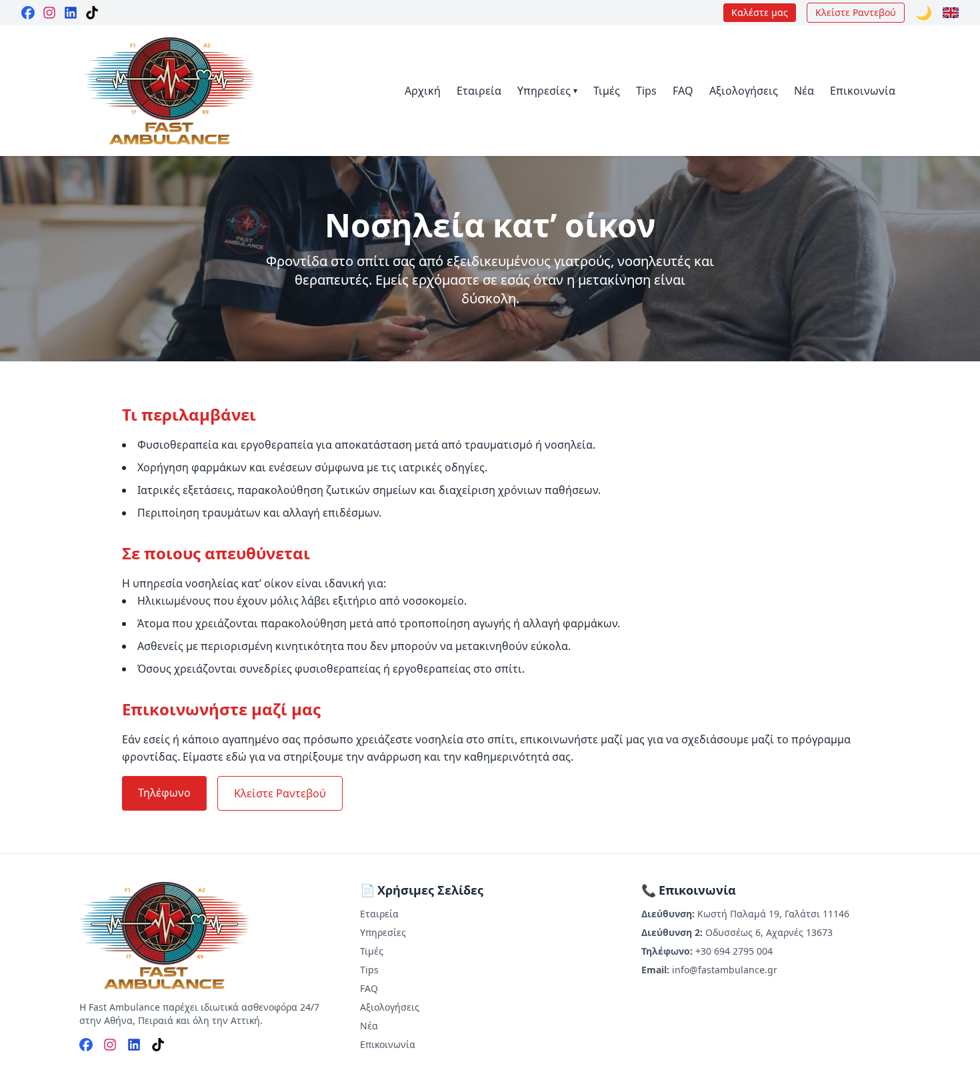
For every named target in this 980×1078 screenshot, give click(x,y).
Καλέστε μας (759, 12)
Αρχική (423, 90)
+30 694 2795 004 (734, 951)
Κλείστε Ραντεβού (855, 12)
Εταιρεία (479, 90)
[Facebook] (28, 12)
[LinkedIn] (70, 12)
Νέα (804, 90)
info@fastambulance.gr (724, 969)
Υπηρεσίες (547, 90)
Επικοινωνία (862, 90)
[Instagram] (49, 12)
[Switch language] (951, 12)
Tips (646, 90)
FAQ (683, 90)
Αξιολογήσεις (743, 90)
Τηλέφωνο (164, 792)
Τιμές (606, 90)
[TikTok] (92, 12)
